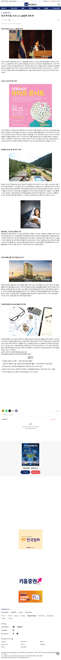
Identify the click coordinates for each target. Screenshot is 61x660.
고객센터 (3, 618)
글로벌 (46, 8)
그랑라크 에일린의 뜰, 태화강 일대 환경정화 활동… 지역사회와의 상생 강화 (27, 364)
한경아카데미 (4, 644)
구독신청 (25, 472)
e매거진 (54, 1)
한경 (5, 612)
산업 (38, 8)
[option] (30, 539)
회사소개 (3, 615)
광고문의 (16, 615)
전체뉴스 (3, 8)
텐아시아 (23, 644)
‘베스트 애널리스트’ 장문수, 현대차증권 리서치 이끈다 (20, 372)
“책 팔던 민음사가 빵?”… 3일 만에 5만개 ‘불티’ (17, 361)
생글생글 (42, 644)
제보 (50, 1)
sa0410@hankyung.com (19, 352)
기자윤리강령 (41, 615)
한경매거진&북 (4, 1)
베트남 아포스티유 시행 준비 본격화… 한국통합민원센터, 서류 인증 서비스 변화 (28, 369)
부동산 (31, 8)
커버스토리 (14, 8)
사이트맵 (10, 618)
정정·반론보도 (49, 615)
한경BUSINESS (7, 12)
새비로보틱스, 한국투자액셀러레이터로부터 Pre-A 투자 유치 (22, 366)
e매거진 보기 (35, 472)
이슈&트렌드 (56, 8)
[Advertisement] (30, 503)
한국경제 (3, 641)
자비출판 (45, 1)
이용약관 (22, 615)
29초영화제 (23, 647)
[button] (58, 1)
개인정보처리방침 (31, 615)
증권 (23, 8)
